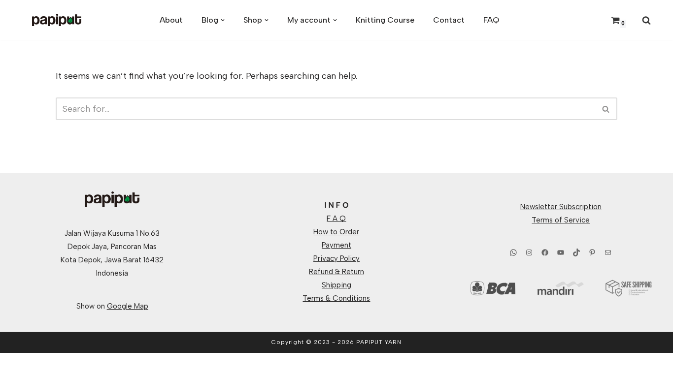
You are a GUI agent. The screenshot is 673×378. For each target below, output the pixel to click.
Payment (336, 245)
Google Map (127, 306)
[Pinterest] (592, 252)
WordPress (107, 365)
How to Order (336, 231)
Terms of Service (561, 220)
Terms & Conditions (336, 298)
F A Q (336, 218)
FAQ (491, 20)
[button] (223, 20)
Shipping (336, 285)
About (171, 20)
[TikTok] (576, 252)
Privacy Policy (336, 258)
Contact (449, 20)
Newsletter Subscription (561, 206)
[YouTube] (561, 252)
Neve (17, 365)
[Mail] (608, 252)
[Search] (646, 20)
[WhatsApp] (513, 252)
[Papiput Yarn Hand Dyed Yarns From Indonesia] (56, 20)
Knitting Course (385, 20)
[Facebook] (545, 252)
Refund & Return (336, 271)
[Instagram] (529, 252)
